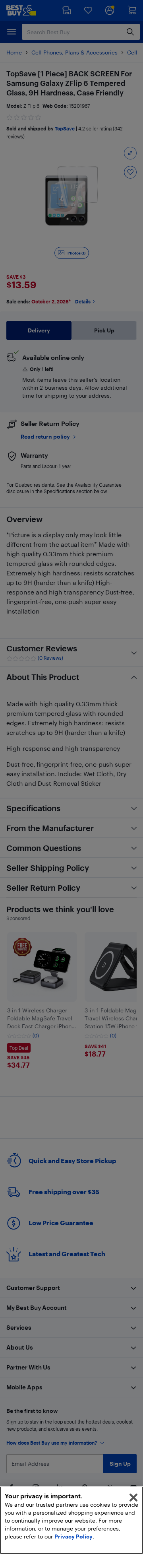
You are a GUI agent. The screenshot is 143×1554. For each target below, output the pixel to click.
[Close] (133, 1497)
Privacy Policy (73, 1536)
